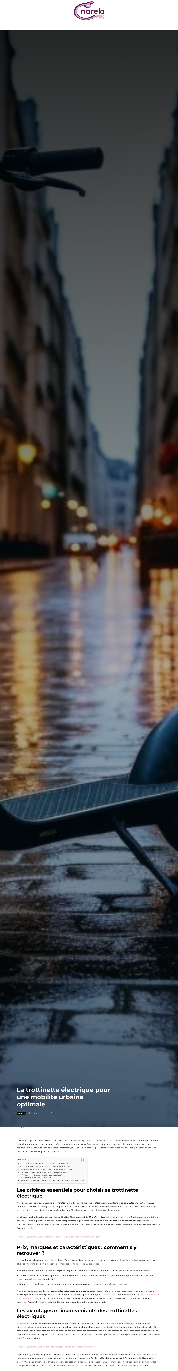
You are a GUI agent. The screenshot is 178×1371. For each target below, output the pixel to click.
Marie (35, 1113)
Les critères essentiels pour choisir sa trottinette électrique (45, 1163)
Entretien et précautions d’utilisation (39, 1178)
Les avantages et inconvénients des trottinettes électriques (46, 1169)
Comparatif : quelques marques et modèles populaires (43, 1172)
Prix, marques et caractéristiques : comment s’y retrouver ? (45, 1166)
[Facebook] (19, 1132)
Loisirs (21, 1113)
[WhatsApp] (36, 1132)
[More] (41, 1132)
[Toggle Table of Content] (82, 1160)
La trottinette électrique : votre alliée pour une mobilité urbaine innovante (52, 1180)
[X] (24, 1132)
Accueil (19, 1128)
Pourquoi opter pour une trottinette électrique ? (43, 1175)
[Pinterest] (30, 1132)
